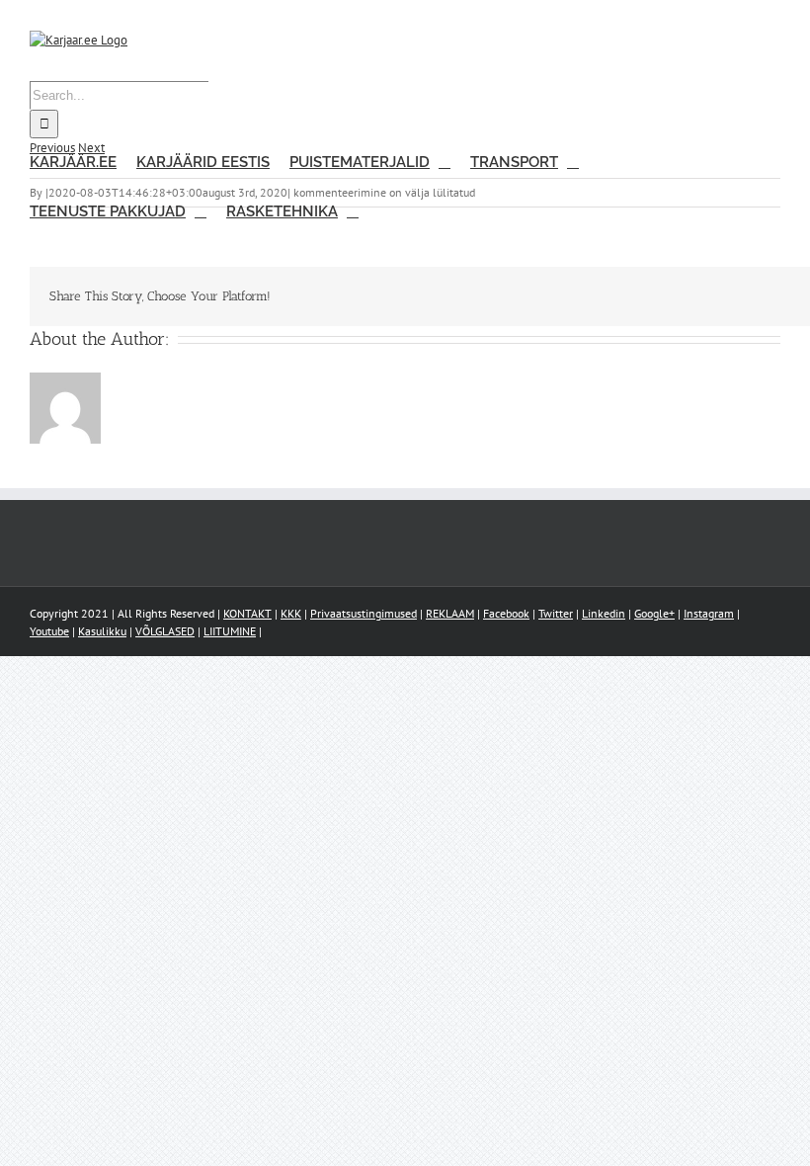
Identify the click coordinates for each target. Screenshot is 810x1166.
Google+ (654, 613)
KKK (291, 613)
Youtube (49, 631)
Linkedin (603, 613)
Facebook (506, 613)
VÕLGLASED (165, 631)
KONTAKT (247, 613)
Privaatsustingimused (363, 613)
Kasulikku (102, 631)
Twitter (555, 613)
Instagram (709, 613)
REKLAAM (450, 613)
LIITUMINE (229, 631)
